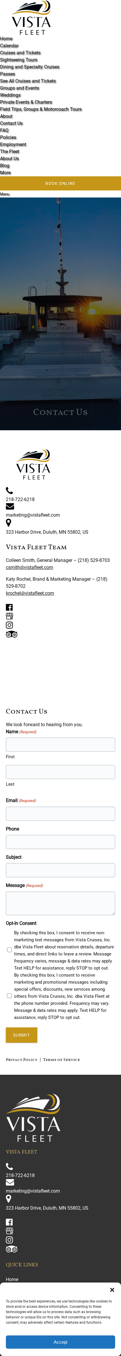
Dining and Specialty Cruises (29, 67)
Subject (13, 857)
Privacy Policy (21, 1060)
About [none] (6, 116)
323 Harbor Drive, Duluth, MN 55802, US (47, 532)
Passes (7, 74)
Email (21, 800)
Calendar (9, 45)
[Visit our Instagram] (9, 627)
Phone (12, 829)
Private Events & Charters (26, 102)
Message (24, 885)
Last (10, 784)
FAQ (4, 130)
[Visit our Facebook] (9, 609)
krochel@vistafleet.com (30, 593)
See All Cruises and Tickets (28, 81)
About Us (9, 158)
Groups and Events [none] (19, 88)
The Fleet (9, 151)
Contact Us (11, 123)
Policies (8, 137)
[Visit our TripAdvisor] (11, 636)
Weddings (10, 95)
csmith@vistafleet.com (29, 567)
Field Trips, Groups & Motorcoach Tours (41, 109)
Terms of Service (61, 1060)
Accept (60, 1342)
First (10, 756)
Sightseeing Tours (18, 60)
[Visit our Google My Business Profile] (9, 618)
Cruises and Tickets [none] (20, 53)
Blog (4, 165)
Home (6, 38)
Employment (13, 144)
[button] (112, 1290)
